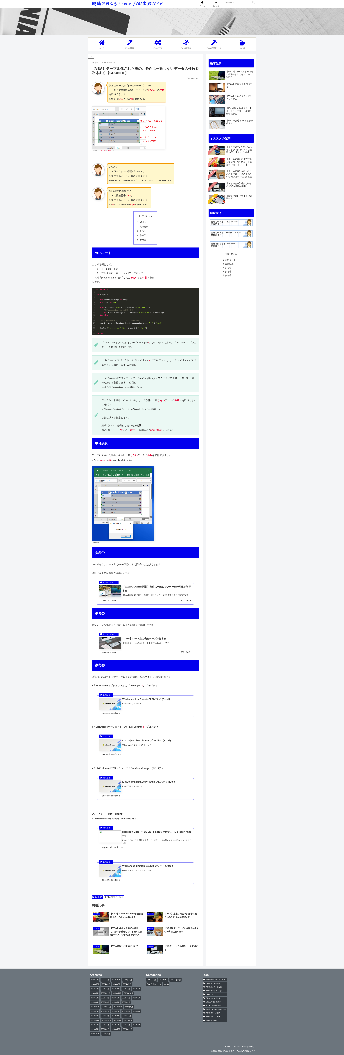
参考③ (143, 239)
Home (227, 1046)
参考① (143, 231)
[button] (253, 2)
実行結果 (144, 226)
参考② (143, 235)
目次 (141, 216)
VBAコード (145, 222)
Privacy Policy (248, 1046)
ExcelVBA (98, 897)
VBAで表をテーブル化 (115, 897)
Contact (236, 1046)
